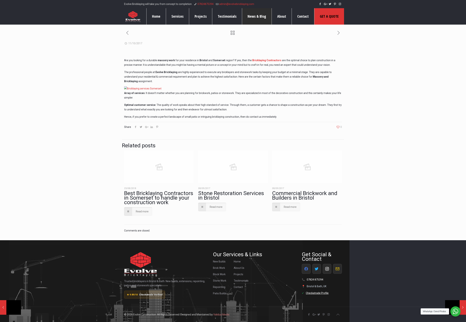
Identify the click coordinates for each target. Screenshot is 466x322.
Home (237, 261)
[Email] (337, 269)
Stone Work (219, 280)
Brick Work (219, 267)
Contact (238, 287)
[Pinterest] (335, 4)
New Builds (219, 261)
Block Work (219, 274)
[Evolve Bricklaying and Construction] (133, 16)
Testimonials (241, 280)
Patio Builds (219, 293)
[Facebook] (320, 4)
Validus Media (221, 314)
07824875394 (206, 4)
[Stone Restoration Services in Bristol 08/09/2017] (10, 307)
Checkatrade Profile (317, 293)
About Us (239, 267)
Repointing (219, 287)
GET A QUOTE (329, 16)
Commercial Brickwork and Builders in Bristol (304, 195)
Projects (238, 274)
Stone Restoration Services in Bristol (231, 195)
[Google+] (325, 4)
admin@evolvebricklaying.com (236, 4)
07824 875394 (315, 279)
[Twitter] (330, 4)
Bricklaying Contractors (266, 60)
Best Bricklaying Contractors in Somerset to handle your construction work (158, 197)
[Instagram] (340, 4)
